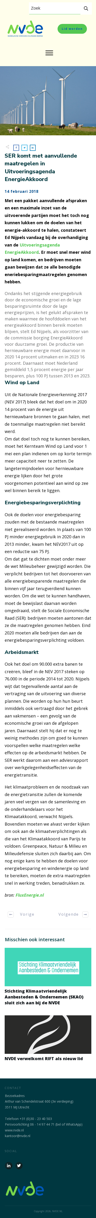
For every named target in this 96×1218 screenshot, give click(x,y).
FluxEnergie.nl (30, 895)
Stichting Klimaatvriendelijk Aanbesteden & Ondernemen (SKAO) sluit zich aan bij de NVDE (48, 979)
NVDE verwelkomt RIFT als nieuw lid (48, 1040)
